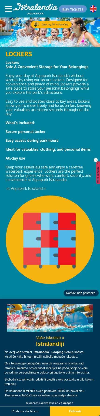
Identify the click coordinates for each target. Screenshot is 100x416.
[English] (93, 8)
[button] (73, 8)
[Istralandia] (36, 8)
